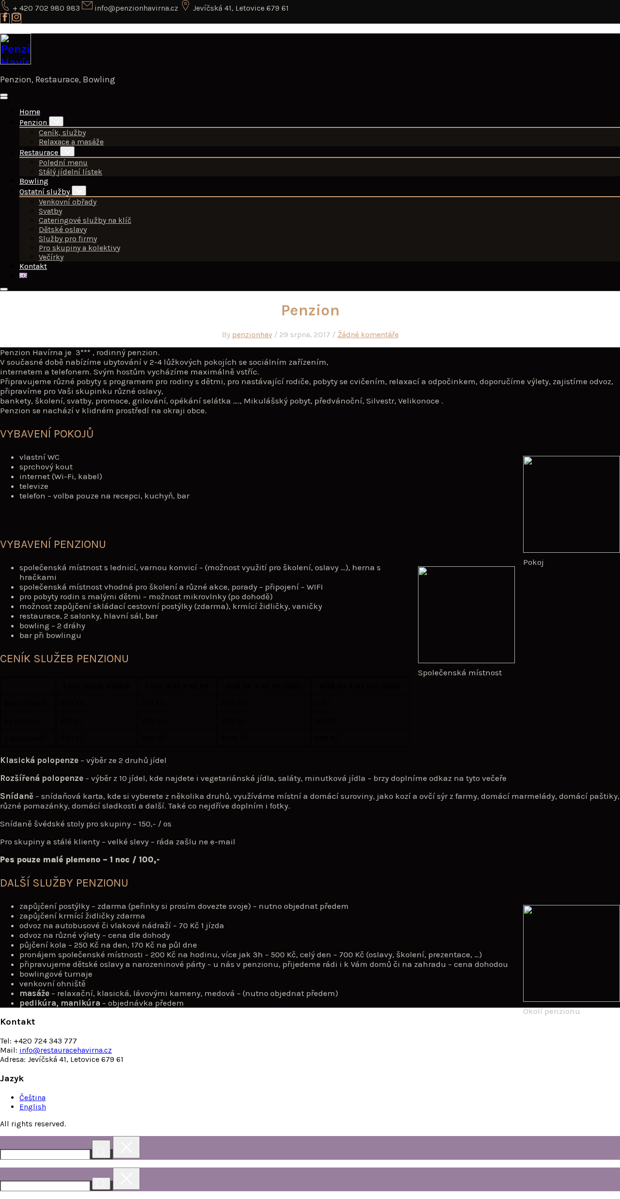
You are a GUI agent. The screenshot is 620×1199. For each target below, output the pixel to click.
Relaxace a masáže (71, 141)
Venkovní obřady (67, 201)
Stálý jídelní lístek (70, 171)
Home (29, 111)
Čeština (32, 1097)
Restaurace (39, 152)
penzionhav (252, 334)
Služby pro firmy (68, 238)
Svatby (50, 211)
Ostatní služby (45, 191)
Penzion (34, 122)
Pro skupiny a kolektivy (79, 247)
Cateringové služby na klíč (85, 220)
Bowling (33, 181)
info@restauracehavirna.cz (65, 1050)
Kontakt (33, 266)
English (32, 1106)
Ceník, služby (62, 132)
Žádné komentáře (368, 334)
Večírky (51, 257)
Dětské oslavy (63, 229)
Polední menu (63, 162)
